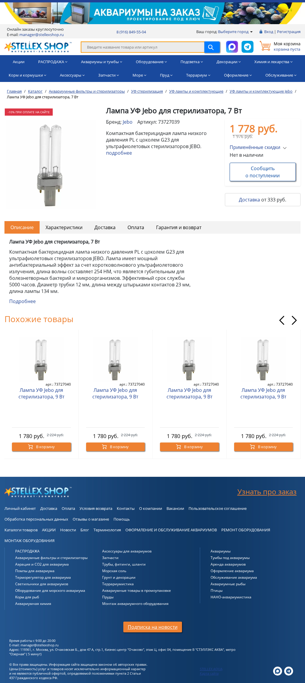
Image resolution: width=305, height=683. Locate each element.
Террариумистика (118, 583)
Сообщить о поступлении (262, 172)
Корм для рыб (27, 597)
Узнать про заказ (267, 491)
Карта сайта (209, 673)
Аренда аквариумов (228, 564)
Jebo (128, 122)
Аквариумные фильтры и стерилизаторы (51, 557)
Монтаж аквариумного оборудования (135, 603)
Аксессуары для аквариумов (127, 551)
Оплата (135, 227)
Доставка (249, 199)
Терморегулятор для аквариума (43, 577)
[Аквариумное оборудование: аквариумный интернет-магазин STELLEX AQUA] (38, 46)
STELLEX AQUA (211, 669)
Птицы (216, 590)
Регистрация (289, 31)
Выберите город (233, 31)
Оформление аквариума (232, 570)
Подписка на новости (153, 627)
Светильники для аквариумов (41, 583)
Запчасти (110, 557)
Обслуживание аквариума (234, 577)
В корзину (45, 446)
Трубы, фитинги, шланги (124, 564)
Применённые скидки (255, 147)
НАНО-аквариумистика (231, 597)
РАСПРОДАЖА (27, 551)
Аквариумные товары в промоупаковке (136, 590)
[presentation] (282, 320)
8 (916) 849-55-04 (131, 32)
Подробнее (22, 301)
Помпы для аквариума (35, 570)
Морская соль (114, 570)
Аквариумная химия (33, 603)
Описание (22, 227)
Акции (18, 61)
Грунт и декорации (119, 577)
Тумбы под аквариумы (230, 557)
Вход (268, 31)
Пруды (107, 597)
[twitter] (277, 670)
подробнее (119, 153)
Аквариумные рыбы (228, 583)
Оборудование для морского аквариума (50, 590)
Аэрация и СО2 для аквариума (42, 564)
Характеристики (64, 227)
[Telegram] (288, 670)
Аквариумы (221, 551)
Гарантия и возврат (178, 227)
